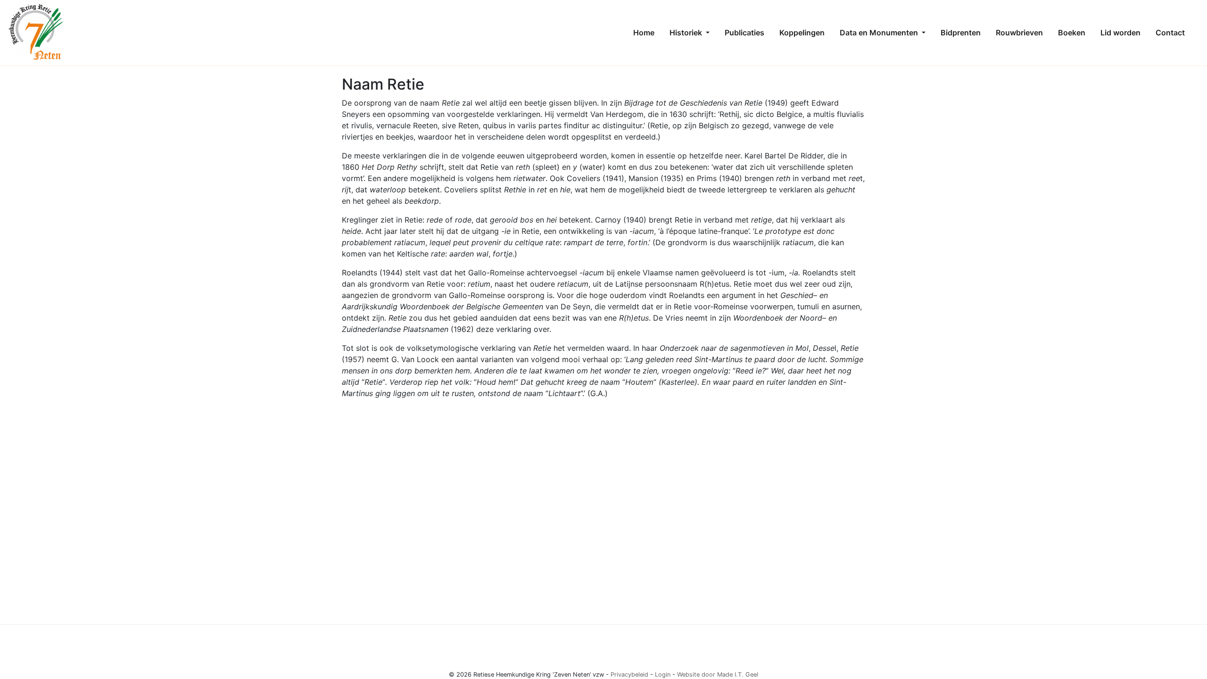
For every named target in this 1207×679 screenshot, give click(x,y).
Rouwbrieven (1019, 32)
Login (662, 674)
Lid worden (1120, 32)
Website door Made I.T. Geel (717, 674)
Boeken (1071, 32)
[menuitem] (644, 32)
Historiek (687, 32)
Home (643, 32)
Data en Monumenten (880, 32)
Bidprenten (961, 32)
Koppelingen (802, 32)
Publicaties (744, 32)
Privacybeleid (629, 674)
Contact (1170, 32)
